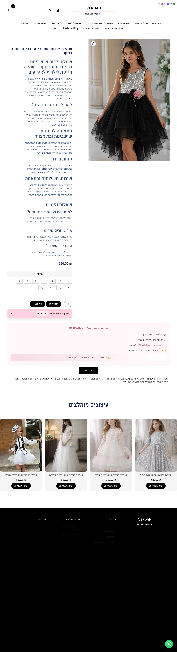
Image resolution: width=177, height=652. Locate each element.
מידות (40, 274)
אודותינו (110, 531)
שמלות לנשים (141, 23)
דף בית (111, 526)
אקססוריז (23, 23)
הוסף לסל (53, 303)
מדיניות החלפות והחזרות (102, 542)
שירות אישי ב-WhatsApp (151, 345)
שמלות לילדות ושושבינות (100, 23)
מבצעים (55, 28)
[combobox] (43, 10)
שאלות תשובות (70, 534)
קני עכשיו (37, 303)
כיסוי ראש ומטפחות (114, 28)
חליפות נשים (56, 23)
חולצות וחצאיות (91, 28)
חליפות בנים (39, 23)
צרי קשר (110, 536)
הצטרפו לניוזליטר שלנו (68, 528)
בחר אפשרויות (155, 485)
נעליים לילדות (75, 23)
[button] (39, 313)
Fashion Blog (71, 28)
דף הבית (156, 23)
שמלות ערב (123, 23)
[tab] (88, 370)
